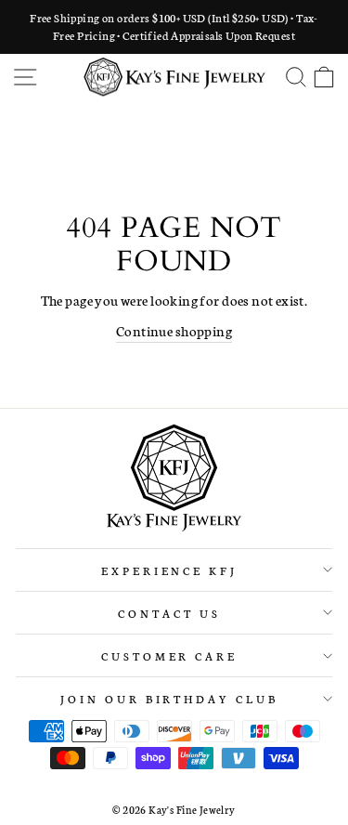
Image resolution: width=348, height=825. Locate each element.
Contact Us (169, 613)
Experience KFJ (169, 570)
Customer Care (169, 655)
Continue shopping (174, 330)
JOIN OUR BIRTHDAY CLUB (169, 698)
